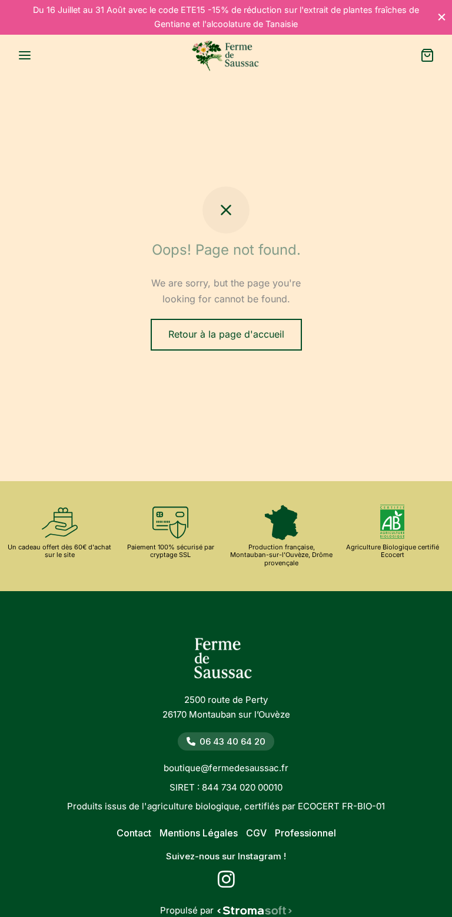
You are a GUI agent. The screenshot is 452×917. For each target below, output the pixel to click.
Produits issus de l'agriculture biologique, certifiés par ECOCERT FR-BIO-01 (226, 806)
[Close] (441, 16)
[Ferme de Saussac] (226, 662)
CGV (256, 833)
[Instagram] (226, 883)
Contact (134, 833)
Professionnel (305, 833)
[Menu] (25, 55)
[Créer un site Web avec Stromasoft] (255, 910)
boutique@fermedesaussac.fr (226, 767)
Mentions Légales (198, 833)
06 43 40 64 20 (232, 741)
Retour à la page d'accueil (226, 334)
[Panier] (427, 55)
